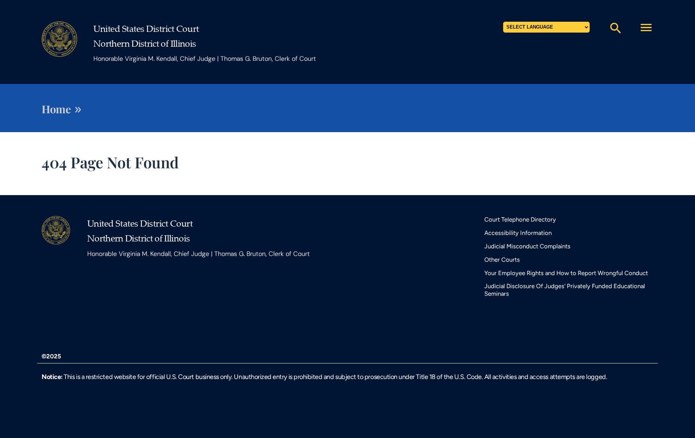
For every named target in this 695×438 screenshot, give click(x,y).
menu (646, 27)
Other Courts (502, 259)
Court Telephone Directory (520, 219)
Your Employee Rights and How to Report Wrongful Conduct (566, 273)
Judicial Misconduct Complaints (527, 246)
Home (56, 109)
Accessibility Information (518, 232)
